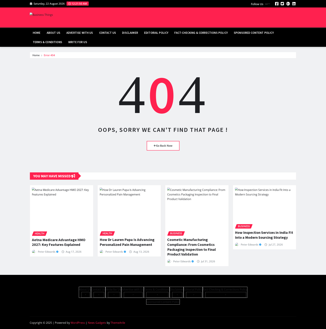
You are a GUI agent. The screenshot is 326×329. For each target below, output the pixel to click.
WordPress (78, 323)
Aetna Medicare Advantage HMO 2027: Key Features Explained (58, 242)
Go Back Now (164, 145)
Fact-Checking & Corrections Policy (201, 33)
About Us (53, 33)
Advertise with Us (79, 33)
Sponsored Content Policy (254, 33)
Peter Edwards (46, 251)
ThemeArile (118, 323)
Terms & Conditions (47, 42)
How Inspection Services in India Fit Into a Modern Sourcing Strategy (264, 235)
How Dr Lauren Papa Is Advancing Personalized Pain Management (127, 242)
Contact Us (107, 33)
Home (37, 33)
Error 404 (49, 55)
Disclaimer (130, 33)
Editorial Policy (156, 33)
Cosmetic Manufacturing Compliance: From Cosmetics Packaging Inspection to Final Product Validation (191, 247)
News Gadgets (97, 323)
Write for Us (77, 42)
